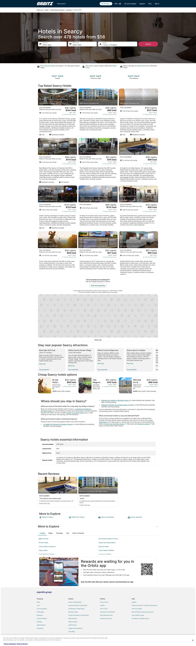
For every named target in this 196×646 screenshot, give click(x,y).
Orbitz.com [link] (40, 10)
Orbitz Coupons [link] (72, 622)
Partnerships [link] (40, 612)
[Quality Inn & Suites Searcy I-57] (138, 161)
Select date (46, 45)
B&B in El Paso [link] (43, 539)
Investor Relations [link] (42, 618)
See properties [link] (44, 369)
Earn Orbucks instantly (48, 66)
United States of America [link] (57, 10)
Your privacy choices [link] (106, 618)
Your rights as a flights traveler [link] (140, 618)
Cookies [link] (102, 605)
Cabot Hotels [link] (43, 550)
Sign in (157, 3)
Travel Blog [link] (71, 631)
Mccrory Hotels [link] (104, 546)
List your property (130, 3)
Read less (42, 364)
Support (142, 3)
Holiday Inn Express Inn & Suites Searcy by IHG (117, 405)
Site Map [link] (39, 622)
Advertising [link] (40, 628)
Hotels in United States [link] (74, 602)
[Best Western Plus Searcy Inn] (57, 161)
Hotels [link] (46, 10)
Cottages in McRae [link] (105, 554)
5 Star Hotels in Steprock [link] (47, 546)
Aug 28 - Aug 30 (133, 76)
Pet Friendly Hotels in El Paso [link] (108, 539)
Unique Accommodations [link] (75, 628)
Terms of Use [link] (103, 608)
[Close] (192, 640)
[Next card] (156, 77)
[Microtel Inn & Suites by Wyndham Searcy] (98, 113)
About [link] (38, 602)
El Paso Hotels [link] (43, 542)
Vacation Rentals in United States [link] (77, 605)
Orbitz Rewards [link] (41, 625)
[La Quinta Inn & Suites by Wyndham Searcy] (57, 113)
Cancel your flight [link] (137, 608)
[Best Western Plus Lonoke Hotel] (138, 253)
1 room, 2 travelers (109, 45)
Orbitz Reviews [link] (72, 618)
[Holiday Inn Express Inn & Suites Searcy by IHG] (138, 113)
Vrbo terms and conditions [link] (107, 612)
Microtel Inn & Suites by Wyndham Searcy (115, 400)
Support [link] (134, 602)
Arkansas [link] (69, 10)
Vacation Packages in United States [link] (78, 615)
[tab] (42, 533)
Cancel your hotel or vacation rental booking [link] (144, 605)
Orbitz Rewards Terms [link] (106, 615)
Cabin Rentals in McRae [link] (47, 554)
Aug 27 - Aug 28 (57, 76)
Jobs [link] (38, 605)
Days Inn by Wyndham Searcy (114, 424)
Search (148, 44)
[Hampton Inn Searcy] (57, 208)
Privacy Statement (10, 644)
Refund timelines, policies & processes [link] (142, 612)
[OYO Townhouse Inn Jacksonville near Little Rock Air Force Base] (98, 253)
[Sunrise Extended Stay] (138, 208)
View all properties (98, 285)
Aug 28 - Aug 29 (95, 76)
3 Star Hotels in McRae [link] (106, 550)
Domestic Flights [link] (73, 612)
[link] (53, 517)
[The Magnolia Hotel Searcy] (98, 161)
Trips (149, 3)
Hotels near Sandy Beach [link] (107, 542)
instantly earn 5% (142, 66)
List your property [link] (42, 608)
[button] (98, 526)
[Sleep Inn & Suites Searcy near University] (98, 208)
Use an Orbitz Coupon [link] (138, 615)
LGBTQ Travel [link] (72, 625)
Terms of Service (22, 644)
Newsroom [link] (40, 615)
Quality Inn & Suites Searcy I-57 (76, 413)
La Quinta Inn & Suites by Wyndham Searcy (57, 424)
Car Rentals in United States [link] (76, 608)
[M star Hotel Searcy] (57, 253)
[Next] (158, 360)
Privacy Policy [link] (104, 602)
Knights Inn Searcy (143, 424)
